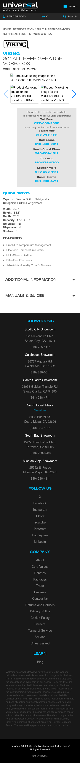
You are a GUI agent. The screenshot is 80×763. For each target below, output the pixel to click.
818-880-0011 (46, 144)
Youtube (40, 522)
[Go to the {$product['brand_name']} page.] (16, 44)
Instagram (40, 509)
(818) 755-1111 (40, 346)
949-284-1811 (46, 153)
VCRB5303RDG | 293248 (20, 69)
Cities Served (40, 643)
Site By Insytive (40, 755)
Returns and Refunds (40, 604)
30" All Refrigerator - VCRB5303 (34, 61)
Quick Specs (16, 193)
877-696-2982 (46, 123)
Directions (40, 410)
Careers (40, 623)
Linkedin (40, 541)
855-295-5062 (36, 698)
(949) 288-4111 (40, 478)
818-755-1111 (47, 134)
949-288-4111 (46, 171)
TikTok (40, 515)
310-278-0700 (46, 162)
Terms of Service (40, 630)
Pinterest (40, 528)
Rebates (40, 572)
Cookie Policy (40, 617)
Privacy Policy (40, 611)
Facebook (40, 503)
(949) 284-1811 (40, 427)
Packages (40, 579)
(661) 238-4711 (40, 397)
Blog (40, 661)
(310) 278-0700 (40, 453)
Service (40, 636)
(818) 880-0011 (40, 372)
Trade (40, 585)
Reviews (40, 592)
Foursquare (40, 535)
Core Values (40, 566)
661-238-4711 (46, 181)
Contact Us (40, 598)
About (40, 560)
